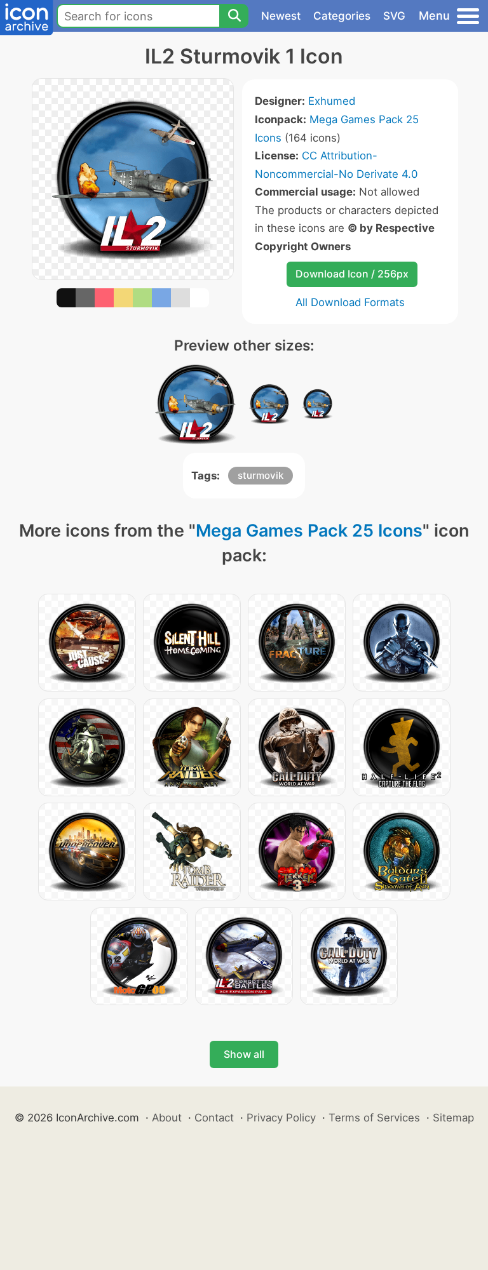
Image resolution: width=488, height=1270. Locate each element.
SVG (394, 16)
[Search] (233, 16)
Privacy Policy (281, 1117)
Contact (214, 1117)
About (167, 1117)
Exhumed (331, 101)
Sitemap (453, 1117)
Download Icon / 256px (352, 273)
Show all (244, 1054)
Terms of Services (374, 1117)
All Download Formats (350, 302)
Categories (341, 16)
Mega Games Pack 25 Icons (309, 530)
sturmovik (260, 475)
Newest (281, 16)
